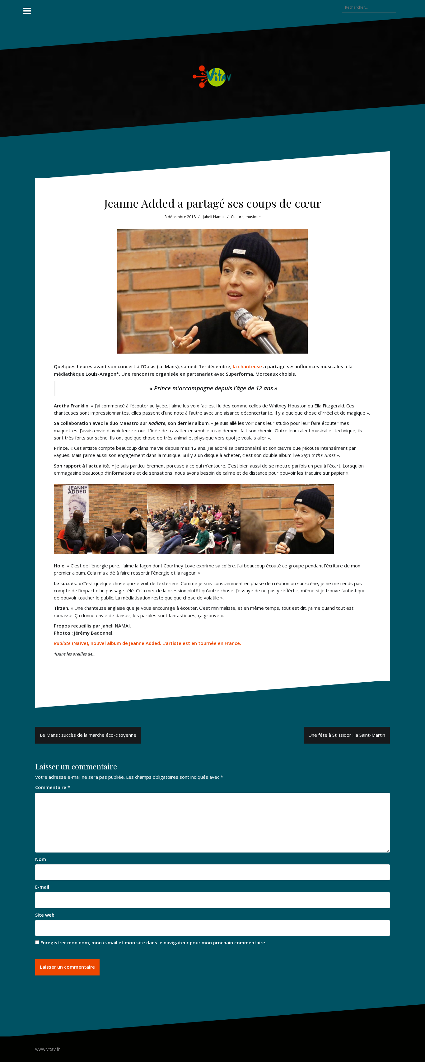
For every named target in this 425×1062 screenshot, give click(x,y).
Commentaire (52, 787)
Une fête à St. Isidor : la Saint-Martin (346, 735)
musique (253, 216)
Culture (237, 216)
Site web (44, 915)
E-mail (42, 887)
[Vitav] (212, 76)
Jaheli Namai (214, 216)
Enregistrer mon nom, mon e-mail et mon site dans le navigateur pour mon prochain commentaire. (153, 942)
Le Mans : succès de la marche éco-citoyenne (88, 735)
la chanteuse (247, 366)
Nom (40, 859)
